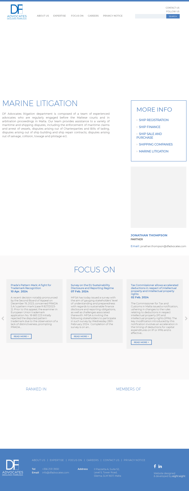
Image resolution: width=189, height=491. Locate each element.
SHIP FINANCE (149, 127)
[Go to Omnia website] (99, 431)
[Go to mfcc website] (114, 408)
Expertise (59, 15)
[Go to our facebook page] (155, 467)
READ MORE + (21, 336)
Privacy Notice (113, 15)
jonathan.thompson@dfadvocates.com (163, 246)
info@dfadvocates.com (55, 472)
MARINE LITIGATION (153, 151)
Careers (93, 15)
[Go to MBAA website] (172, 408)
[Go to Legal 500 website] (53, 407)
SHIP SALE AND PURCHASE (149, 135)
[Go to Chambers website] (19, 407)
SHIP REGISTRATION (154, 120)
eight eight (178, 476)
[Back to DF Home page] (17, 18)
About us (43, 15)
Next (186, 318)
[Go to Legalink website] (128, 431)
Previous (2, 318)
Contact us (172, 8)
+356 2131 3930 (50, 469)
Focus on (77, 15)
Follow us (172, 11)
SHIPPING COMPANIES (156, 144)
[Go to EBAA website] (85, 408)
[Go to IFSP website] (158, 431)
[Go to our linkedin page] (160, 467)
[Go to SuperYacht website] (143, 408)
